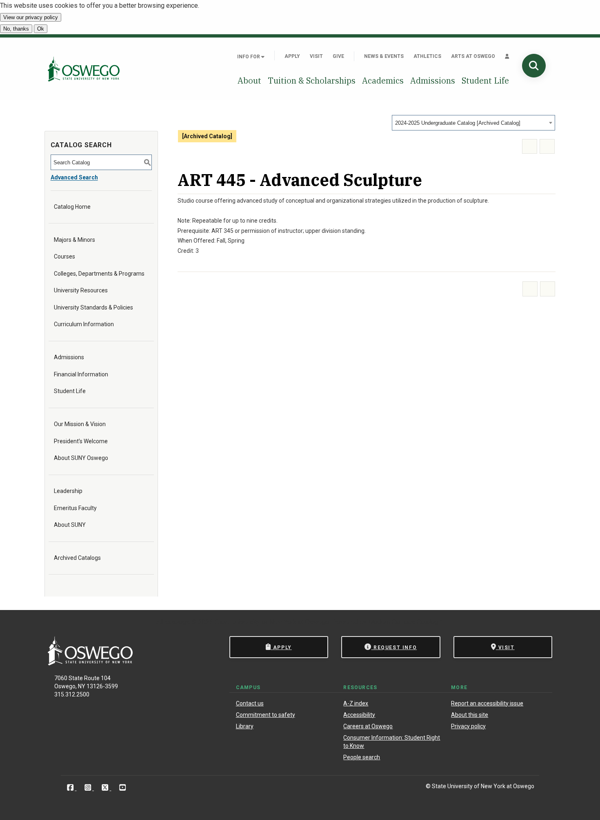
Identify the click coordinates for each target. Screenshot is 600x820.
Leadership (68, 491)
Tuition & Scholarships (312, 80)
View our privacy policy (30, 17)
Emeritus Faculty (75, 508)
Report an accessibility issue (487, 703)
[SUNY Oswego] (90, 663)
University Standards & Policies (93, 307)
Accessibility (359, 715)
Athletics (427, 56)
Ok (40, 29)
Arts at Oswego (473, 56)
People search (361, 757)
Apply (292, 56)
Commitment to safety (265, 715)
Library (244, 726)
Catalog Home (72, 206)
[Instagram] (88, 787)
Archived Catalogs (77, 558)
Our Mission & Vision (80, 424)
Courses (64, 256)
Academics (383, 80)
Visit (316, 56)
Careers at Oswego (368, 726)
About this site (469, 715)
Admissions (432, 80)
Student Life (485, 80)
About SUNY (70, 525)
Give (338, 56)
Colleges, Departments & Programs (99, 273)
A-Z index (355, 703)
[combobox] (473, 122)
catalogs (177, 622)
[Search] (534, 65)
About (249, 80)
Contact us (250, 703)
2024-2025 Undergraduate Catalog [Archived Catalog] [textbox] (457, 123)
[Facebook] (71, 787)
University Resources (81, 290)
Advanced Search (74, 177)
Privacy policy (468, 726)
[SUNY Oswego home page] (84, 68)
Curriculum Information (84, 324)
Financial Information (81, 374)
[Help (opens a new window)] (547, 146)
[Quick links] (507, 56)
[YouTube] (122, 787)
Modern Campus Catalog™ (405, 622)
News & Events (384, 56)
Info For (249, 57)
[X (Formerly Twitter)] (105, 787)
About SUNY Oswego (81, 458)
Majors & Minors (74, 239)
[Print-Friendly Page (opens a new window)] (529, 146)
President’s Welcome (81, 441)
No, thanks (16, 29)
